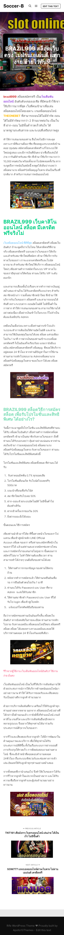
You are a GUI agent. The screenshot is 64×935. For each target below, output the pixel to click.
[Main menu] (36, 6)
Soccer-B (13, 6)
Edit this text (51, 6)
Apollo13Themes (23, 930)
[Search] (30, 6)
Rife (9, 925)
